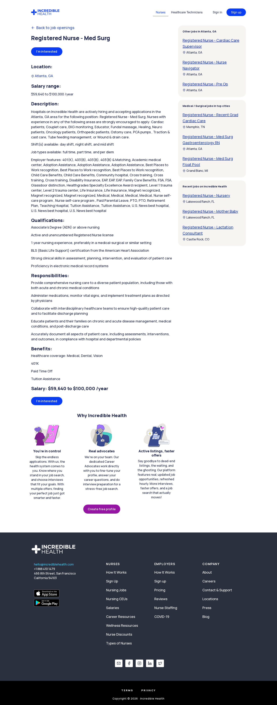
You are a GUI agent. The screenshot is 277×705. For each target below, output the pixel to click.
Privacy (148, 690)
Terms (127, 690)
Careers (208, 581)
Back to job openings (55, 27)
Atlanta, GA (43, 76)
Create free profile (102, 509)
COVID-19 (161, 616)
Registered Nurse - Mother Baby (210, 211)
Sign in (217, 12)
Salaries (112, 607)
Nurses (160, 12)
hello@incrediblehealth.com (54, 564)
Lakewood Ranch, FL (200, 201)
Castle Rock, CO (197, 239)
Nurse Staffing (165, 607)
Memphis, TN (195, 127)
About (207, 572)
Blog (205, 616)
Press (206, 607)
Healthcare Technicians (187, 12)
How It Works (116, 572)
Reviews (160, 599)
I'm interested (46, 51)
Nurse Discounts (119, 634)
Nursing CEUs (116, 599)
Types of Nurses (119, 643)
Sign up (236, 12)
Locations (210, 599)
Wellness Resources (122, 625)
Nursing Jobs (116, 590)
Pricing (159, 590)
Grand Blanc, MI (197, 171)
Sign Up (112, 581)
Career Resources (120, 616)
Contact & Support (217, 590)
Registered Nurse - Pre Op (205, 84)
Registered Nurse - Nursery (206, 195)
